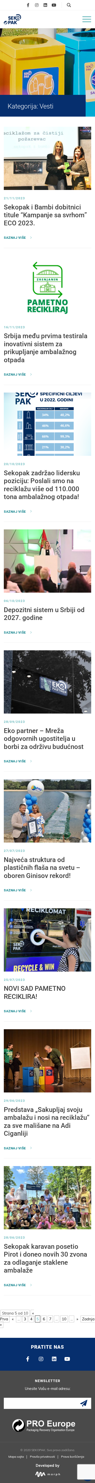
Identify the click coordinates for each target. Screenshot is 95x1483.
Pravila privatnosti (42, 1456)
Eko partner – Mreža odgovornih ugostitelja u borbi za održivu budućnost (44, 738)
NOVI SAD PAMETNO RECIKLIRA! (35, 992)
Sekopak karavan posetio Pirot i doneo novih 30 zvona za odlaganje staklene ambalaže (45, 1258)
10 (64, 1319)
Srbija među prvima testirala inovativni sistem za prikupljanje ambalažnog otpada (45, 348)
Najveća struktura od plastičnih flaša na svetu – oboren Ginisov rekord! (42, 867)
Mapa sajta (16, 1456)
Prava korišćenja (72, 1456)
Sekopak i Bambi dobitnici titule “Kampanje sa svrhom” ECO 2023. (45, 215)
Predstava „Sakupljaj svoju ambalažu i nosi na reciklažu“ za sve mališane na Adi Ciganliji (46, 1121)
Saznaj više (15, 238)
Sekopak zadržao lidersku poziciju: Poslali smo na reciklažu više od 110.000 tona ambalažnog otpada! (42, 485)
